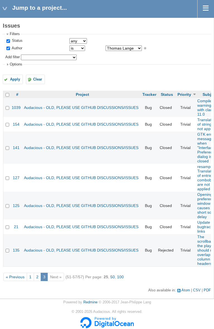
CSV (197, 290)
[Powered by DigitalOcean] (107, 327)
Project (82, 94)
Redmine (90, 302)
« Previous (15, 277)
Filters (15, 34)
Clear (37, 79)
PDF (207, 290)
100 (120, 277)
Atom (185, 290)
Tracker (149, 94)
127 (16, 178)
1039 (16, 107)
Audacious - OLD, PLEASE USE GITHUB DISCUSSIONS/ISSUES (81, 107)
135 (16, 250)
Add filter (12, 57)
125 (16, 205)
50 (112, 277)
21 (16, 227)
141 (16, 147)
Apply (15, 79)
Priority (184, 94)
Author (16, 48)
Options (16, 64)
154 (16, 124)
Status (17, 41)
